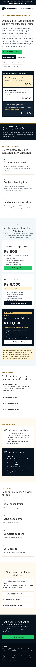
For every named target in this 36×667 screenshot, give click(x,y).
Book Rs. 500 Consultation (12, 52)
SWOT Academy (9, 8)
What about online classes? (14, 605)
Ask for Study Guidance (18, 342)
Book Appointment (18, 268)
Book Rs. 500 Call (27, 9)
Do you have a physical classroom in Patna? (15, 582)
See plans (21, 57)
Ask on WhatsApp (9, 57)
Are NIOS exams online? (12, 599)
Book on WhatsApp (18, 637)
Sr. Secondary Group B (12, 409)
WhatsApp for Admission (18, 303)
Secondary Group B (11, 397)
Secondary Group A (11, 384)
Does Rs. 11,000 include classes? (15, 594)
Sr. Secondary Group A (12, 403)
